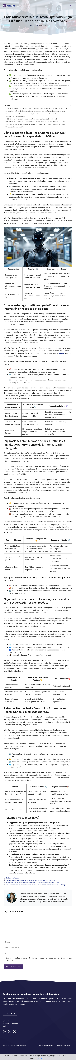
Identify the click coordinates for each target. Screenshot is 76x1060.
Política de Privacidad (46, 1045)
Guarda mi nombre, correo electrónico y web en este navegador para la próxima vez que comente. (39, 959)
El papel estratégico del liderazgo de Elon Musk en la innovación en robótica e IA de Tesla (35, 111)
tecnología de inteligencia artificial (40, 880)
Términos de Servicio (63, 1045)
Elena (45, 26)
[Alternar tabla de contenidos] (68, 105)
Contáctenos (10, 1013)
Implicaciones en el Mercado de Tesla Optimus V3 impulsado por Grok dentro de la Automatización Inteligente (33, 115)
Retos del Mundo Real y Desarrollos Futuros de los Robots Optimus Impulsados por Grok (35, 124)
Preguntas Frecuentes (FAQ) (15, 127)
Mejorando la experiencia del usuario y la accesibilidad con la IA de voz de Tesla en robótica (36, 122)
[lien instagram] (4, 1031)
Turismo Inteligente (12, 878)
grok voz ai (16, 880)
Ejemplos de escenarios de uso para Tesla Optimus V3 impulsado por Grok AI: (33, 119)
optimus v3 (24, 880)
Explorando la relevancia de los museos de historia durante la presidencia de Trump (32, 882)
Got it (40, 1058)
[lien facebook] (14, 1031)
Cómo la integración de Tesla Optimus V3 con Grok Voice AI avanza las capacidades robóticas (36, 109)
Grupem (12, 5)
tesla (53, 880)
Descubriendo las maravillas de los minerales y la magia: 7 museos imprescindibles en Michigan (36, 885)
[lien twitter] (9, 1031)
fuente (61, 353)
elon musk (9, 880)
